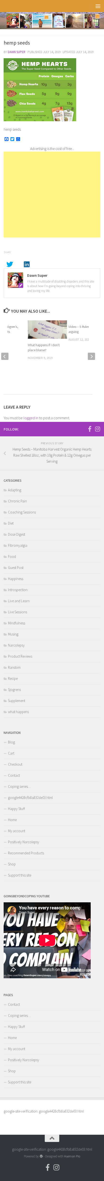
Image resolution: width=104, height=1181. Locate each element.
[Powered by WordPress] (41, 1156)
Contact (14, 775)
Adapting (14, 490)
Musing (13, 634)
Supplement (16, 700)
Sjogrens (14, 689)
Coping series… (19, 786)
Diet (11, 523)
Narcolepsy (16, 645)
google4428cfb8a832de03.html (30, 797)
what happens (18, 711)
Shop (12, 864)
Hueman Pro (72, 1156)
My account (16, 831)
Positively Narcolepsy (23, 842)
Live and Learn (19, 601)
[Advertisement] (52, 194)
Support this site (19, 875)
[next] (91, 356)
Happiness (15, 578)
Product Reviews (20, 656)
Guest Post (15, 567)
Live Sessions (17, 612)
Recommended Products (26, 853)
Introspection (18, 589)
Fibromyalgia (17, 545)
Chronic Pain (17, 501)
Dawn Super (16, 52)
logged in (30, 417)
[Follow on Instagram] (97, 429)
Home (12, 819)
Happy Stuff (16, 808)
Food (12, 556)
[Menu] (98, 6)
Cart (11, 753)
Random (14, 667)
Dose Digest (16, 534)
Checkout (15, 764)
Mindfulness (16, 623)
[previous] (4, 356)
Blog (11, 742)
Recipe (13, 678)
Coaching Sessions (22, 512)
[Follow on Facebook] (90, 429)
